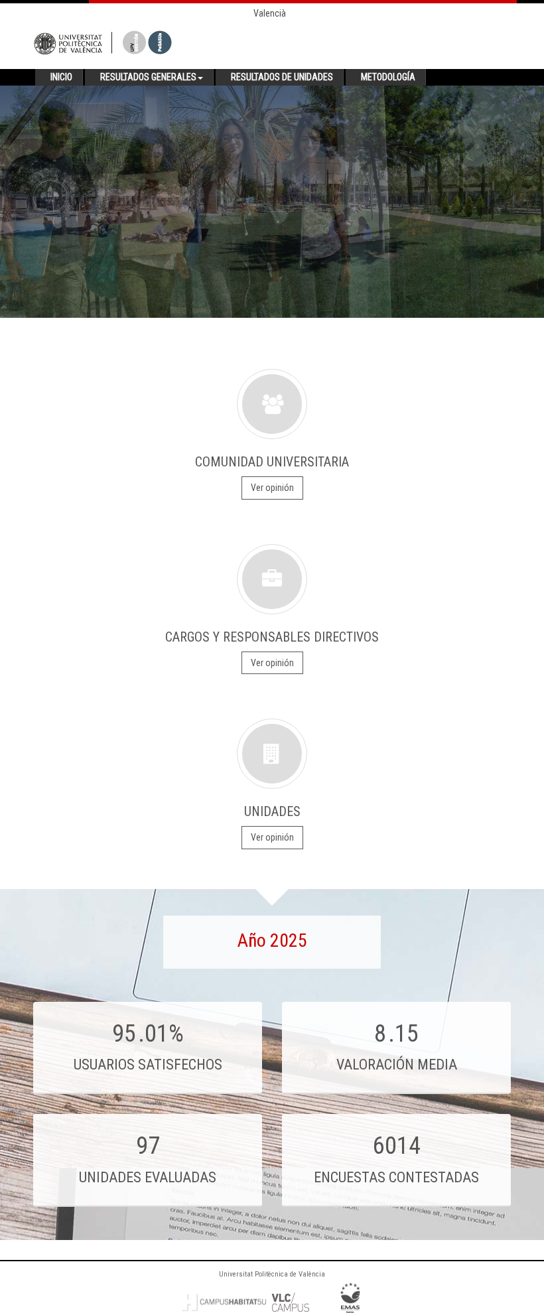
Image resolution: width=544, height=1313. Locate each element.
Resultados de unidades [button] (282, 77)
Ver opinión (272, 487)
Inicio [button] (61, 77)
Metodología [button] (388, 77)
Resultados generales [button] (148, 77)
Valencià (269, 13)
